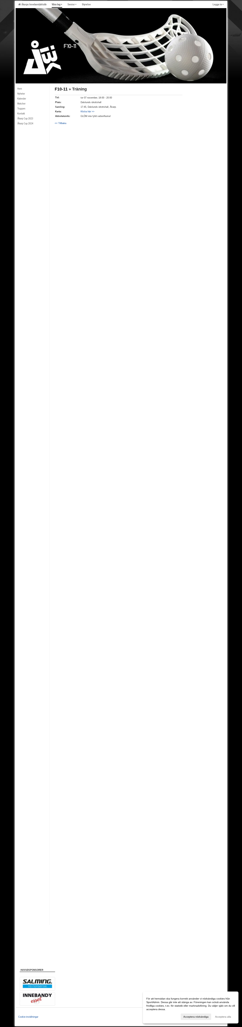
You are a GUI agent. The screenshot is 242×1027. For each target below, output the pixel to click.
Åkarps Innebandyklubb (33, 4)
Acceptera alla (223, 1016)
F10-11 (61, 89)
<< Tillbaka (60, 123)
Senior (71, 4)
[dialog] (190, 1007)
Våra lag (56, 4)
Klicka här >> (87, 111)
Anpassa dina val (155, 1016)
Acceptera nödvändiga (196, 1016)
